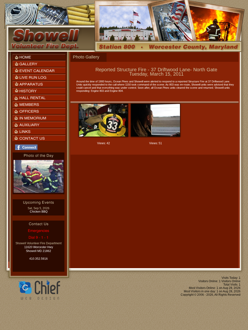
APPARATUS (39, 84)
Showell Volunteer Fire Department (45, 38)
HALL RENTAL (39, 98)
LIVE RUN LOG (39, 77)
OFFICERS (39, 111)
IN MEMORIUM (39, 118)
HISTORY (39, 91)
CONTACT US (39, 138)
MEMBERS (39, 104)
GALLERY (39, 64)
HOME (39, 57)
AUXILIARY (39, 125)
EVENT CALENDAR (39, 71)
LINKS (39, 132)
